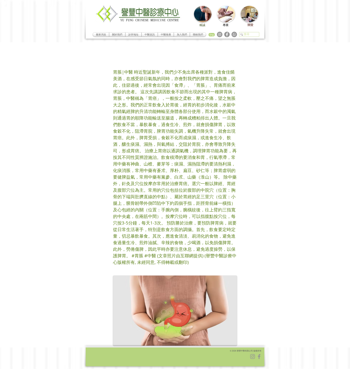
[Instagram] (219, 34)
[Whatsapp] (234, 34)
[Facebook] (227, 34)
